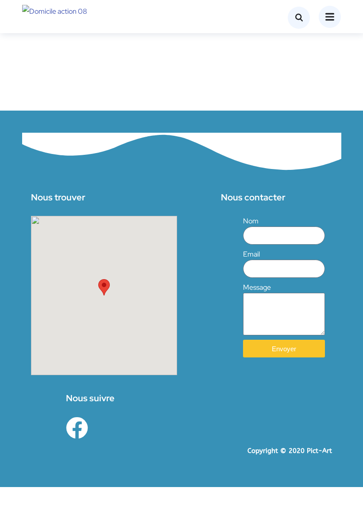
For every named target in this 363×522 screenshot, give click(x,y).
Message (257, 287)
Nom (251, 221)
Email (251, 254)
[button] (104, 287)
